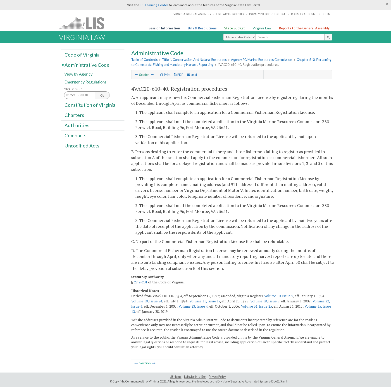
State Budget (234, 28)
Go (102, 95)
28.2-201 (140, 282)
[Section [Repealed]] (152, 74)
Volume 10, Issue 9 (278, 296)
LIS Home (175, 376)
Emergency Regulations (85, 81)
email (194, 74)
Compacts (75, 135)
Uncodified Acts (81, 146)
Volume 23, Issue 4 (193, 306)
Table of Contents (144, 60)
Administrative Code (87, 65)
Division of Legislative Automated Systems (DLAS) (248, 381)
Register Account (304, 13)
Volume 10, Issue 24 (146, 301)
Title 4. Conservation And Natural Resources (194, 60)
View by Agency (78, 73)
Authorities (76, 125)
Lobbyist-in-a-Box (195, 376)
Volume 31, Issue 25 (256, 306)
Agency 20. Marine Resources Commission (261, 60)
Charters (74, 115)
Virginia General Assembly (192, 13)
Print (166, 74)
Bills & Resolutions (202, 28)
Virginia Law (262, 28)
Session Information (164, 28)
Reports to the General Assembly (304, 28)
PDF (179, 74)
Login (326, 13)
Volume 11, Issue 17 (204, 301)
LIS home (280, 13)
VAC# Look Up (73, 89)
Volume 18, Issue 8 (264, 301)
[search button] (328, 37)
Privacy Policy (259, 13)
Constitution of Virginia (89, 105)
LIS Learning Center (154, 5)
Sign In (284, 381)
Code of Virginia (82, 54)
